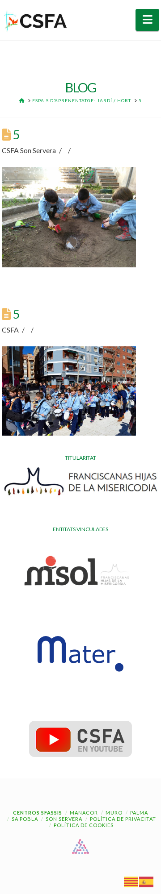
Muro (114, 812)
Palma (139, 812)
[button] (147, 20)
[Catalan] (131, 881)
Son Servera (64, 819)
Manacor (84, 812)
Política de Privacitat (123, 819)
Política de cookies (84, 825)
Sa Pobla (25, 819)
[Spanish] (146, 881)
